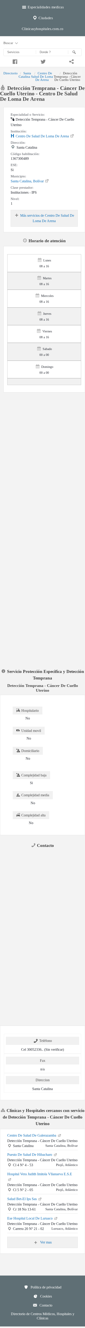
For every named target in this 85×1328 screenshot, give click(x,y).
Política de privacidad (45, 1287)
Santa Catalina (25, 74)
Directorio (10, 73)
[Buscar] (74, 52)
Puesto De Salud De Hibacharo (30, 1154)
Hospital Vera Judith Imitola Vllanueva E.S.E (39, 1174)
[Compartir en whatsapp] (71, 61)
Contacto (45, 1305)
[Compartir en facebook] (14, 61)
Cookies (45, 1296)
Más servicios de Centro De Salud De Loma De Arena (47, 218)
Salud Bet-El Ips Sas (22, 1199)
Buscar (8, 43)
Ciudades (45, 18)
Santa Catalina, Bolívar (28, 181)
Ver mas (45, 1242)
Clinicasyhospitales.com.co (42, 29)
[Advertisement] (42, 436)
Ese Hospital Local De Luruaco (30, 1218)
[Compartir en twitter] (42, 61)
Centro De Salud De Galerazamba (32, 1135)
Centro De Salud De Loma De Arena (42, 76)
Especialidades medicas (45, 7)
